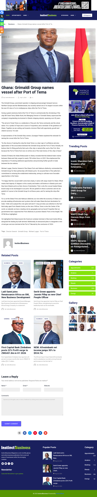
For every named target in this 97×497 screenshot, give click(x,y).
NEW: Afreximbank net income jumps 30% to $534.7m (45, 350)
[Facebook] (2, 12)
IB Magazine (87, 15)
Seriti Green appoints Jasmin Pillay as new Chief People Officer (47, 294)
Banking (6, 319)
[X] (2, 16)
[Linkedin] (2, 20)
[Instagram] (2, 28)
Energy (14, 263)
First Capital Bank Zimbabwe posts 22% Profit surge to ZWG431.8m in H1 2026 (16, 350)
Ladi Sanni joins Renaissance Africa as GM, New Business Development (15, 294)
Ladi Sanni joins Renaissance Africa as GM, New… (62, 455)
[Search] (79, 15)
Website (47, 386)
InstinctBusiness (9, 97)
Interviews (64, 15)
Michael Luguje (34, 231)
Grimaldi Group (23, 231)
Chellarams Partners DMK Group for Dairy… (81, 190)
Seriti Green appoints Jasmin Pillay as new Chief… (60, 468)
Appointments (16, 15)
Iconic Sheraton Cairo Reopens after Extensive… (82, 164)
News (7, 15)
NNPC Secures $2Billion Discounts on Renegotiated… (81, 244)
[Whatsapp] (2, 24)
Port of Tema (44, 231)
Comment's (5, 396)
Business (11, 24)
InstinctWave (60, 493)
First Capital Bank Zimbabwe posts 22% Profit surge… (62, 480)
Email (25, 386)
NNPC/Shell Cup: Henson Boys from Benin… (80, 217)
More (25, 15)
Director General (11, 231)
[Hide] (1, 35)
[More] (2, 31)
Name (3, 386)
